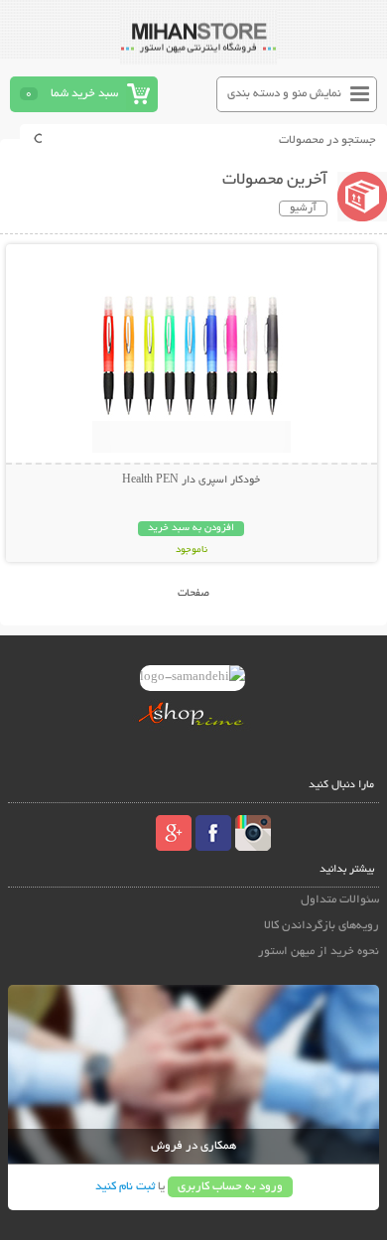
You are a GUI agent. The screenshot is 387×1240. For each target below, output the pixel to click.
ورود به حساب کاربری (230, 1186)
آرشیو (303, 208)
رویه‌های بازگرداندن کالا (321, 925)
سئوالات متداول (340, 900)
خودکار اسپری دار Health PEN (191, 480)
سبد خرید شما (84, 93)
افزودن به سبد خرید (191, 528)
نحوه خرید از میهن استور (318, 951)
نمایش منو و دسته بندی (284, 93)
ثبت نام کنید (125, 1186)
